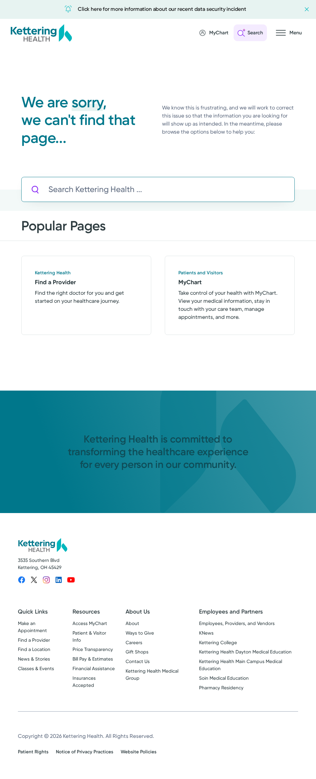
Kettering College (218, 642)
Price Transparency (93, 649)
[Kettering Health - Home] (41, 33)
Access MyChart (90, 623)
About (132, 623)
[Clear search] (262, 189)
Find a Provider (34, 640)
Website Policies (138, 752)
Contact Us (138, 661)
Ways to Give (140, 633)
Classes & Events (36, 668)
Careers (134, 642)
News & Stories (34, 659)
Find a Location (34, 649)
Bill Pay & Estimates (93, 659)
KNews (206, 633)
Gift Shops (137, 652)
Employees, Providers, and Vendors (237, 623)
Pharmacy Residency (221, 688)
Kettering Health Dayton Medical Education (245, 652)
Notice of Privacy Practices (84, 752)
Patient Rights (33, 752)
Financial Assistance (94, 668)
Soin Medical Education (224, 678)
